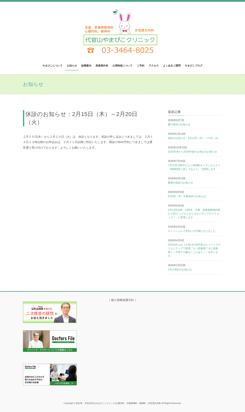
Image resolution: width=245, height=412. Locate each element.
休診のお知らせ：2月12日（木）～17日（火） (194, 138)
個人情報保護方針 (122, 300)
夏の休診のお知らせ (179, 124)
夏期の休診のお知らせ (180, 182)
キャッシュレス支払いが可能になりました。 (193, 231)
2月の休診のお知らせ (180, 269)
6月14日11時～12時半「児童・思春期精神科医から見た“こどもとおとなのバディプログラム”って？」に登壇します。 (194, 213)
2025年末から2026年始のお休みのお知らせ (192, 151)
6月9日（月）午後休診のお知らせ (187, 196)
